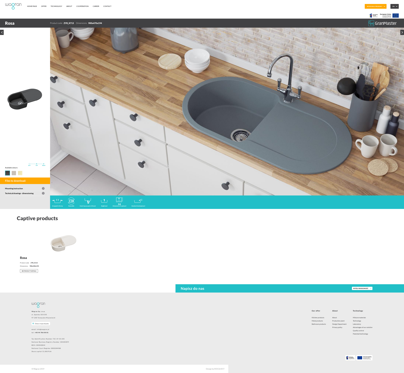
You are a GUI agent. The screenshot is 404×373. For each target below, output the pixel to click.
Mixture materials (359, 317)
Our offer (316, 311)
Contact (107, 6)
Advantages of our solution (362, 327)
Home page (32, 6)
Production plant (338, 321)
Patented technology (360, 334)
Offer (43, 6)
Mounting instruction (14, 188)
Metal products (317, 321)
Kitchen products (318, 317)
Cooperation (82, 6)
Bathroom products (319, 324)
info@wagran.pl (43, 329)
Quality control (358, 331)
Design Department (339, 324)
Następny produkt (402, 32)
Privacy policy (337, 327)
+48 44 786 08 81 (41, 332)
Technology (56, 6)
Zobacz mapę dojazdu (42, 323)
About (69, 6)
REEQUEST (219, 369)
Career (96, 6)
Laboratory (357, 324)
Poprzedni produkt (2, 32)
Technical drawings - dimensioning (19, 193)
